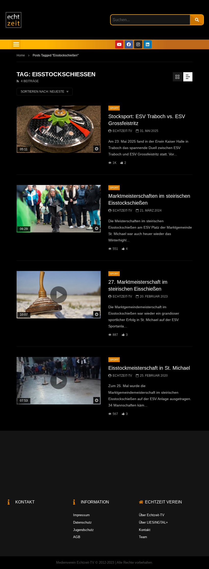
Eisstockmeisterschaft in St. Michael (149, 368)
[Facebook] (129, 44)
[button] (16, 44)
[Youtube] (119, 44)
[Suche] (196, 20)
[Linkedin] (147, 44)
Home (21, 55)
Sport (114, 108)
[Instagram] (138, 44)
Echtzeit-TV (122, 131)
